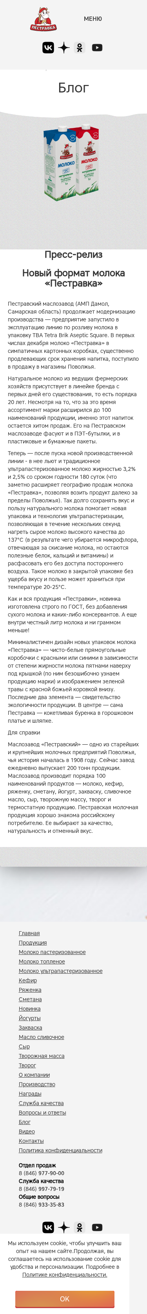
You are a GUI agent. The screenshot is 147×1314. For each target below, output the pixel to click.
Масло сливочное (41, 1037)
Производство (37, 1084)
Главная (29, 933)
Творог (27, 1065)
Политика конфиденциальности (60, 1150)
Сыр (24, 1046)
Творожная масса (42, 1056)
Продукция (33, 942)
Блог (25, 1122)
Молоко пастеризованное (52, 952)
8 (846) (41, 1173)
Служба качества (41, 1103)
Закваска (30, 1027)
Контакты (31, 1141)
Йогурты (30, 1018)
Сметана (30, 999)
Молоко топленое (42, 961)
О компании (34, 1075)
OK (64, 1299)
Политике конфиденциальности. (64, 1275)
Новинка (30, 1009)
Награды (30, 1094)
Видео (27, 1131)
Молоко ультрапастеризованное (61, 971)
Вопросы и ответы (42, 1112)
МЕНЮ (93, 18)
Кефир (28, 980)
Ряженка (30, 990)
